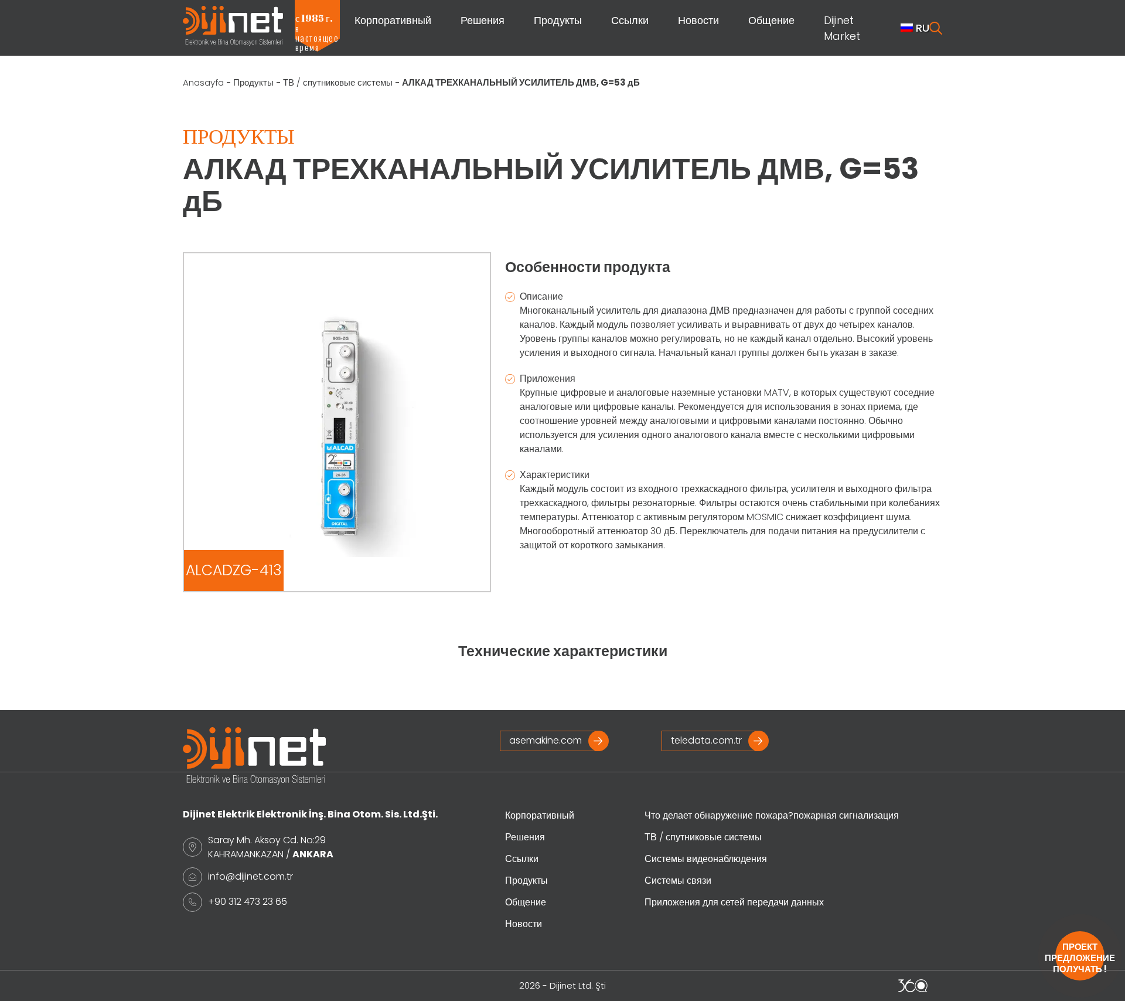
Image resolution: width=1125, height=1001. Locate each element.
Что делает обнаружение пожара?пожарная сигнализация (772, 815)
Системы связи (678, 880)
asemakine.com (545, 740)
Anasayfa (203, 82)
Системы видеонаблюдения (706, 859)
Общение (771, 20)
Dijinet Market (842, 28)
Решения (482, 20)
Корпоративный (392, 20)
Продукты (558, 20)
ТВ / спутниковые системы (338, 82)
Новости (698, 20)
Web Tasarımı (913, 985)
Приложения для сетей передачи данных (734, 902)
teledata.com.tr (706, 740)
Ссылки (630, 20)
